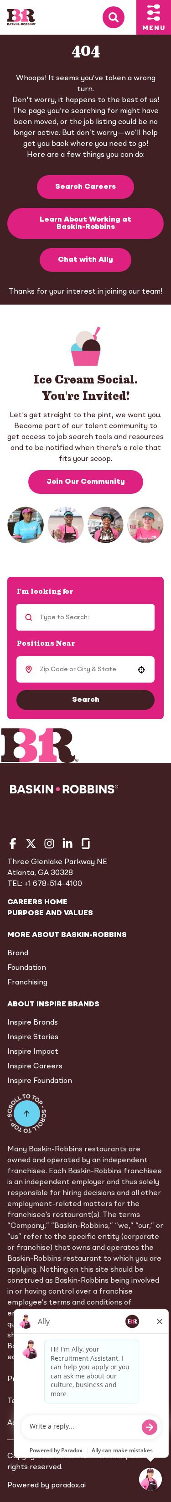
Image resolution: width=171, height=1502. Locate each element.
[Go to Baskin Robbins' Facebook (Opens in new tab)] (12, 843)
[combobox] (84, 669)
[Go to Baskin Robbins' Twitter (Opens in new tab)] (31, 843)
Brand (17, 953)
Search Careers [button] (85, 187)
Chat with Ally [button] (85, 260)
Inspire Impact (32, 1052)
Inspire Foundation (39, 1081)
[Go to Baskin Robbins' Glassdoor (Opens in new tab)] (85, 843)
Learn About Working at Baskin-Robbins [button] (85, 223)
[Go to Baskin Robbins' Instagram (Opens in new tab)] (49, 843)
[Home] (21, 17)
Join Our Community (86, 482)
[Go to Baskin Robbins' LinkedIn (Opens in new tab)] (67, 843)
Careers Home (37, 902)
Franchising (27, 982)
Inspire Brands (32, 1022)
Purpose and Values (50, 913)
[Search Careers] (119, 17)
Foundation (26, 968)
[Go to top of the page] (27, 1113)
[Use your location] (141, 669)
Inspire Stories (32, 1037)
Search (85, 700)
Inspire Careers (34, 1066)
